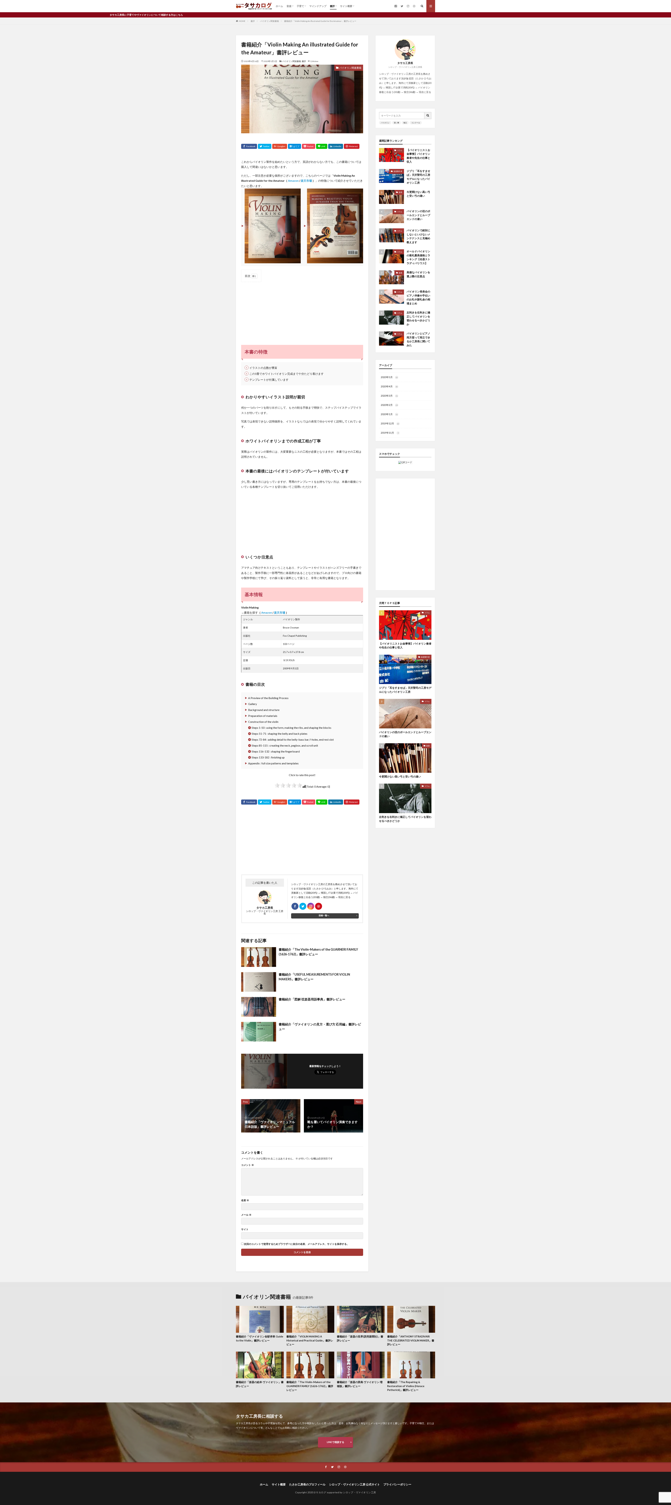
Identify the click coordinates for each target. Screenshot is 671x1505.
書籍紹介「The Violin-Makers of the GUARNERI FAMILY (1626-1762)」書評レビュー (318, 951)
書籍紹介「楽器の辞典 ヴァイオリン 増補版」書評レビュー (360, 1384)
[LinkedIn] (335, 146)
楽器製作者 (398, 171)
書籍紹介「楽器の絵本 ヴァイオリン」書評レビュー (260, 1384)
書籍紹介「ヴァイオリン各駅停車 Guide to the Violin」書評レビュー (259, 1338)
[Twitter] (264, 146)
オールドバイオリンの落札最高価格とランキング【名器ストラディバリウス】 (418, 257)
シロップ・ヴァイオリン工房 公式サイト (354, 1484)
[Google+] (279, 146)
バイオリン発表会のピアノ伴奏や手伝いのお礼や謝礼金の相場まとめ (418, 297)
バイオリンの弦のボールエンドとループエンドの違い (418, 214)
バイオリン (385, 123)
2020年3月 (389, 395)
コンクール (415, 123)
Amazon (293, 180)
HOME (242, 21)
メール (246, 1215)
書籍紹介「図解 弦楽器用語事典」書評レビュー (312, 999)
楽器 (400, 192)
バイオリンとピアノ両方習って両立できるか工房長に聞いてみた (418, 339)
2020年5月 (389, 377)
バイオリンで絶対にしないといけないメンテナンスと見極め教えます (418, 236)
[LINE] (321, 146)
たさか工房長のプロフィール (307, 1484)
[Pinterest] (351, 146)
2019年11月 (390, 432)
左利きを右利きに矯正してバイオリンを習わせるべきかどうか (418, 318)
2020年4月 (389, 386)
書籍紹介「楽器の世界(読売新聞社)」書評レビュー (360, 1338)
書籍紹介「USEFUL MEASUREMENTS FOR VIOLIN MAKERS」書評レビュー (314, 976)
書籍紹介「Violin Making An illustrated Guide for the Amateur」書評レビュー (320, 21)
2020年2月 (389, 404)
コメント (247, 1165)
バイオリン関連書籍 (269, 21)
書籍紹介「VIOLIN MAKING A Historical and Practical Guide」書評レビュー (309, 1340)
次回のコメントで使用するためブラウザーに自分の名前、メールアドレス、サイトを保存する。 (296, 1244)
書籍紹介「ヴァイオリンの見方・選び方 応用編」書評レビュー (320, 1026)
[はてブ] (294, 146)
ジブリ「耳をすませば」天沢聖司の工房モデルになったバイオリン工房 (418, 176)
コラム (399, 150)
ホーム (279, 6)
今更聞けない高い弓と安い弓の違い (418, 193)
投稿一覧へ (324, 915)
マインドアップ (317, 6)
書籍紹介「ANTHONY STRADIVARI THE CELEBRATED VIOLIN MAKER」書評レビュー (410, 1340)
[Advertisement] (302, 309)
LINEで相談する (335, 1442)
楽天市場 (306, 180)
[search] (427, 115)
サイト (244, 1229)
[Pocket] (308, 146)
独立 (405, 123)
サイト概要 (346, 6)
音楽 (289, 6)
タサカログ (319, 1492)
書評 (332, 6)
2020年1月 (389, 414)
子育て (300, 6)
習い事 (396, 123)
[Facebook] (249, 146)
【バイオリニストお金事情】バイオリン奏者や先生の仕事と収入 (418, 155)
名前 (245, 1200)
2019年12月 (390, 423)
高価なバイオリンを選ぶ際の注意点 (418, 274)
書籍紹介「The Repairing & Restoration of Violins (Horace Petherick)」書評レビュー (405, 1385)
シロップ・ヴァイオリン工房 (359, 1492)
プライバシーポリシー (397, 1484)
